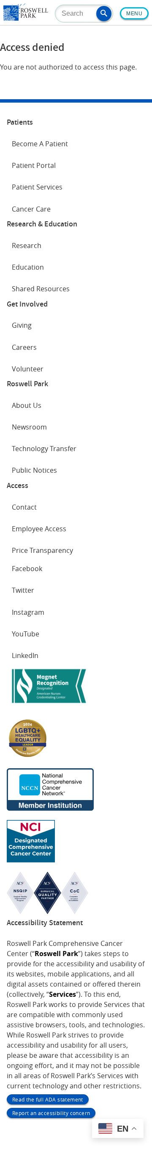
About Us (26, 405)
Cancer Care (31, 209)
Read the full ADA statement (47, 1099)
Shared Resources (41, 288)
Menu (134, 14)
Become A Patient (40, 143)
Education (28, 267)
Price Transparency (42, 550)
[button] (103, 13)
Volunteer (27, 369)
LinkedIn (25, 655)
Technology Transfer (44, 448)
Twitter (23, 590)
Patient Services (37, 187)
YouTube (25, 634)
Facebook (27, 568)
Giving (22, 325)
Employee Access (39, 528)
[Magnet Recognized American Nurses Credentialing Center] (49, 704)
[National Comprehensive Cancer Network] (50, 808)
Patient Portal (34, 165)
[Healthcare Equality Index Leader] (28, 756)
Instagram (28, 612)
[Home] (25, 18)
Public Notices (34, 470)
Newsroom (29, 427)
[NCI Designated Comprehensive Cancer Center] (31, 860)
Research (26, 245)
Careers (24, 347)
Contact (24, 507)
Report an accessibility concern (51, 1113)
